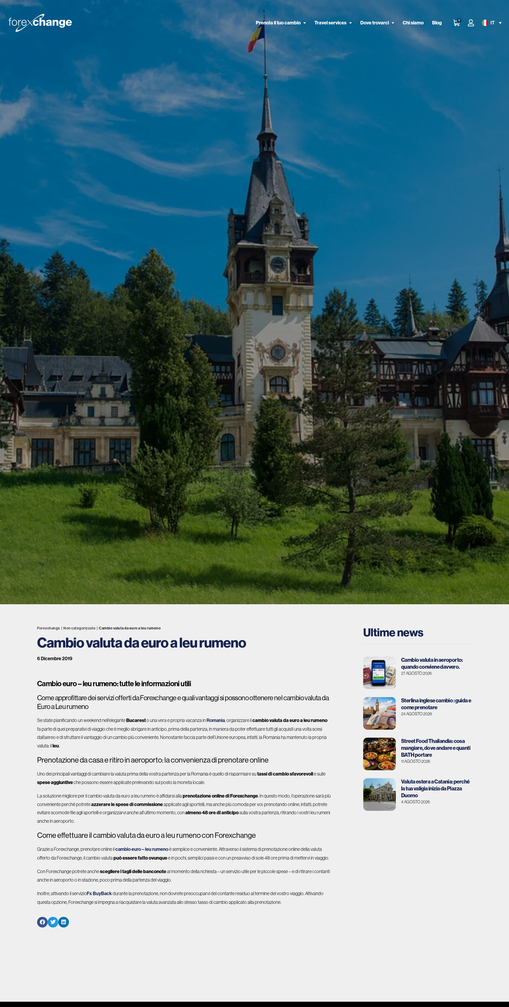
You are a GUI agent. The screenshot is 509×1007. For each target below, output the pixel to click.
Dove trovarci (374, 23)
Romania (216, 720)
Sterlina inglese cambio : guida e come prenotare (436, 704)
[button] (491, 23)
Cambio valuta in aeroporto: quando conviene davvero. (432, 663)
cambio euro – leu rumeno (141, 849)
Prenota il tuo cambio (278, 23)
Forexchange (48, 628)
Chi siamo (413, 23)
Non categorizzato (79, 628)
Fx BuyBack (99, 893)
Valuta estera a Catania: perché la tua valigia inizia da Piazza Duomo (435, 788)
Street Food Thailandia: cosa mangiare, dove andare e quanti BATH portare (435, 748)
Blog (437, 23)
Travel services (330, 23)
